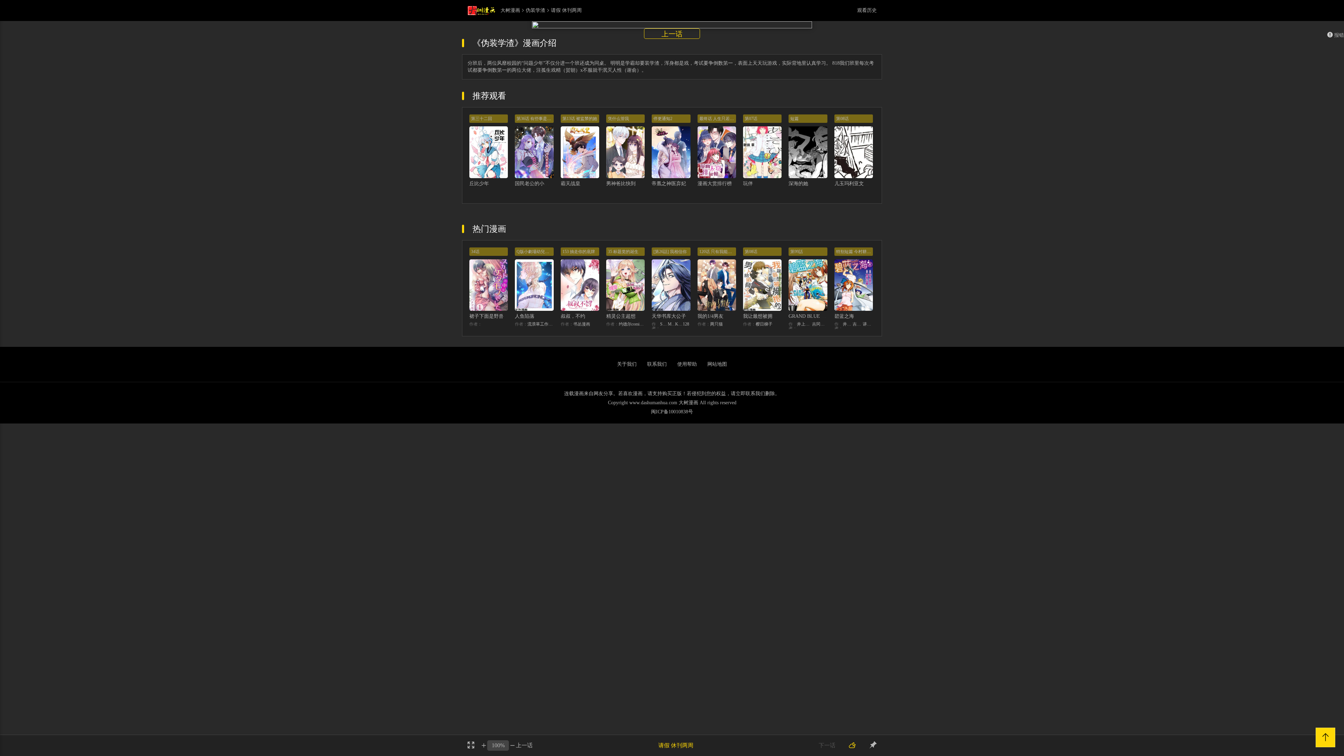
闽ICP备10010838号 (672, 411)
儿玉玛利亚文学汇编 (856, 183)
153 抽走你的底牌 (578, 251)
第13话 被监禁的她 (579, 118)
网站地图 (717, 364)
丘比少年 (479, 183)
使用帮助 (687, 364)
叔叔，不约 (573, 316)
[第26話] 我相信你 (670, 251)
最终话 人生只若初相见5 (721, 118)
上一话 (672, 34)
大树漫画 (510, 10)
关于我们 (627, 364)
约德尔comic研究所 (632, 324)
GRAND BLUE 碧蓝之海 (815, 316)
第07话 (751, 118)
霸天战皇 (570, 183)
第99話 (796, 251)
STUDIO (664, 324)
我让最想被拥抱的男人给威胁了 (777, 316)
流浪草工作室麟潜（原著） (540, 324)
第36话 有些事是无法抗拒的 (542, 118)
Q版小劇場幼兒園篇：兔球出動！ (548, 251)
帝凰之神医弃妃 (669, 183)
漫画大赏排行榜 (715, 183)
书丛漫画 (581, 324)
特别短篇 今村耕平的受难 (859, 251)
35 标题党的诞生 (623, 251)
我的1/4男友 (710, 316)
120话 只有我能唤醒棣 (719, 251)
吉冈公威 (819, 324)
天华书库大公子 (669, 316)
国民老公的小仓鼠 (534, 183)
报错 (1339, 35)
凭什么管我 (618, 118)
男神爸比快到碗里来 (628, 183)
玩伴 (748, 183)
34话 (475, 251)
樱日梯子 (764, 324)
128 (686, 324)
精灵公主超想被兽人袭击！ (635, 316)
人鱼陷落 (524, 316)
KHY (679, 324)
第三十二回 (481, 118)
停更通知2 (662, 118)
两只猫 (716, 324)
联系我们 (657, 364)
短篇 (794, 118)
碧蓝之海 (844, 316)
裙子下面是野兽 (486, 316)
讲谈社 (868, 324)
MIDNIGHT (672, 324)
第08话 (842, 118)
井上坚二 (804, 324)
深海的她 (798, 183)
